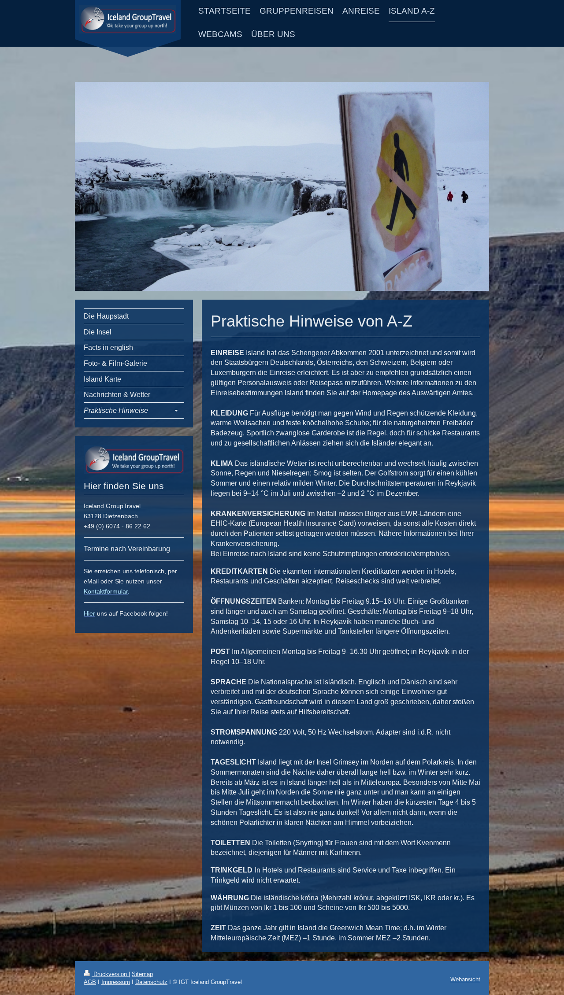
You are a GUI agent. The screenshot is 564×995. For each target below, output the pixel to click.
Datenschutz (151, 982)
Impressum (115, 982)
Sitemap (142, 974)
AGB (90, 982)
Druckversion (110, 974)
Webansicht (465, 979)
